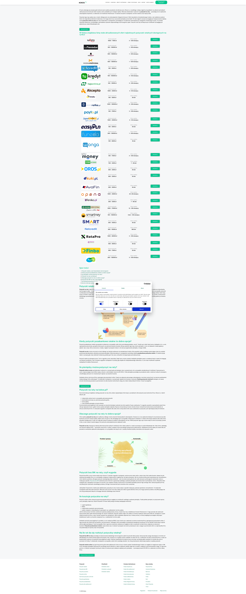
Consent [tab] (104, 288)
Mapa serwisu (163, 590)
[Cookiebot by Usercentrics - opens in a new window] (144, 284)
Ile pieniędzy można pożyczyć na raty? (92, 274)
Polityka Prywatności (153, 590)
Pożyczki (108, 2)
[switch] (116, 304)
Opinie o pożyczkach (132, 2)
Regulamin (142, 590)
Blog (139, 2)
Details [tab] (123, 288)
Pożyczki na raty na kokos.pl (89, 276)
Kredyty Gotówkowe (122, 2)
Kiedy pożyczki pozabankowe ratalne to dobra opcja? (96, 272)
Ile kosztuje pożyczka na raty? (90, 281)
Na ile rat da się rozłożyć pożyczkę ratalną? (93, 283)
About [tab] (142, 288)
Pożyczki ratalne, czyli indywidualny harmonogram (95, 271)
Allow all (141, 309)
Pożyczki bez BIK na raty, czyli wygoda (92, 279)
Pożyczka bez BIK (94, 481)
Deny (104, 309)
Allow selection (123, 309)
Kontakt (143, 2)
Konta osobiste (150, 2)
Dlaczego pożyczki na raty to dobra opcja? (93, 278)
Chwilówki (113, 2)
